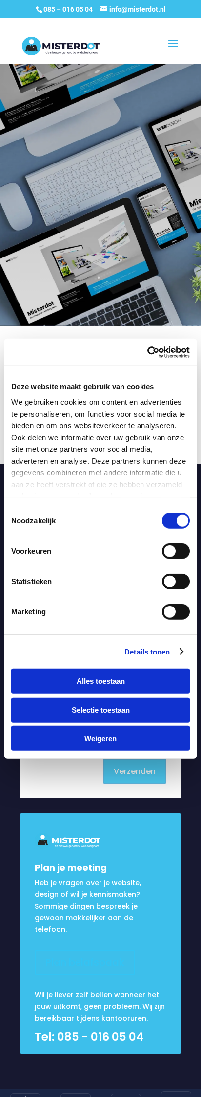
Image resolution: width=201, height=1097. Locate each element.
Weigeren (100, 738)
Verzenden (135, 771)
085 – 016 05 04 (68, 9)
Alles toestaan (101, 681)
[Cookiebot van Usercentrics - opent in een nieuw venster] (147, 352)
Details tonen (147, 651)
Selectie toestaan (101, 709)
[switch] (176, 551)
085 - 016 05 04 (100, 1037)
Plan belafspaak (84, 962)
